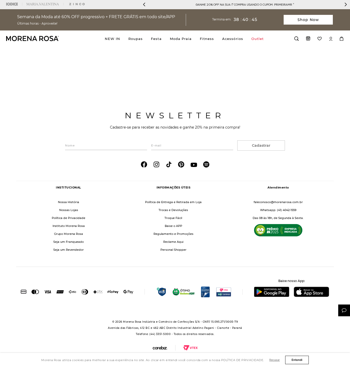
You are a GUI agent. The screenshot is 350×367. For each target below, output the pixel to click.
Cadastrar (261, 145)
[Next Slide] (345, 4)
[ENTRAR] (331, 39)
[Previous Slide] (144, 4)
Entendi (297, 360)
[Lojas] (308, 38)
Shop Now (308, 19)
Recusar (274, 360)
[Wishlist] (319, 38)
